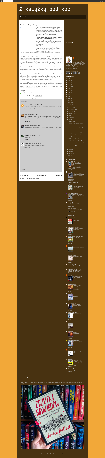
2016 (69, 96)
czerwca (71, 117)
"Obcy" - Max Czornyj (77, 256)
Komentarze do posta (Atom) (32, 178)
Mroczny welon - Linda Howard (76, 123)
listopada (71, 107)
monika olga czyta (72, 246)
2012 (69, 104)
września (71, 111)
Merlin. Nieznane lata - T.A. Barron (76, 129)
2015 (69, 98)
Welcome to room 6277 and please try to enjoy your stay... (75, 270)
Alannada (26, 135)
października (72, 109)
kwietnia (71, 121)
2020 (69, 88)
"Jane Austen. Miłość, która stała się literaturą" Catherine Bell (78, 186)
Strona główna (24, 16)
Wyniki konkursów (77, 313)
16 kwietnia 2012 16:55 (33, 114)
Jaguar (32, 97)
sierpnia (71, 113)
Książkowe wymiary (72, 284)
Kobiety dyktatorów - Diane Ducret (76, 140)
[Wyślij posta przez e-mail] (33, 95)
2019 (69, 90)
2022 (69, 84)
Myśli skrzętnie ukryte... (73, 349)
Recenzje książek (72, 264)
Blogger (64, 453)
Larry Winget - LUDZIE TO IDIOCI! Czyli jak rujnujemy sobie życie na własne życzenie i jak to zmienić (78, 363)
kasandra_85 (27, 104)
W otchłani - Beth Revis (74, 138)
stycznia (71, 153)
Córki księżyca (27, 97)
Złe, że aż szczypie (72, 321)
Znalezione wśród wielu (73, 217)
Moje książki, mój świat (73, 340)
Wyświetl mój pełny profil (71, 68)
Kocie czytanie (71, 161)
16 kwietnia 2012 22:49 (35, 135)
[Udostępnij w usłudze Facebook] (40, 96)
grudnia (71, 105)
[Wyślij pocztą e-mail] (36, 96)
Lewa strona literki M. (73, 193)
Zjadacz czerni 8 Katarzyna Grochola (75, 265)
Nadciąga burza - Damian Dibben (76, 132)
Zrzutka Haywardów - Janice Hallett (30, 380)
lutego (70, 151)
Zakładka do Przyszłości (73, 227)
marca (70, 149)
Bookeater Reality (72, 255)
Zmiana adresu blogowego (78, 247)
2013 (69, 102)
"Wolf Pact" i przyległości (73, 370)
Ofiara (42, 97)
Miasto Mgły (71, 331)
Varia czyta (27, 143)
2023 (69, 82)
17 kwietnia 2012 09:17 (35, 143)
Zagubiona (46, 97)
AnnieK (76, 58)
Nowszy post (24, 175)
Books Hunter (71, 293)
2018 (69, 92)
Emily (25, 114)
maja (70, 119)
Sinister (74, 323)
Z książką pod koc (44, 9)
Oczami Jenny (71, 359)
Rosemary (26, 125)
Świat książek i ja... (72, 208)
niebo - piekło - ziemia (73, 275)
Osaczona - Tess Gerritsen (75, 131)
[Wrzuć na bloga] (37, 96)
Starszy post (58, 175)
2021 (69, 86)
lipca (70, 115)
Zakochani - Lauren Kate (74, 136)
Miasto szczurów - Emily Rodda (76, 125)
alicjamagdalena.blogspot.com (75, 236)
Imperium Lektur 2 (72, 202)
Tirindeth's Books (72, 303)
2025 (69, 78)
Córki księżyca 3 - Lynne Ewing (76, 134)
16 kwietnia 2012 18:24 (35, 125)
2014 (69, 100)
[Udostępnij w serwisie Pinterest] (41, 96)
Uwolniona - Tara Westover (73, 271)
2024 (69, 80)
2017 (69, 94)
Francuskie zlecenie (77, 237)
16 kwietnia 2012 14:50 (36, 104)
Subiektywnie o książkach (74, 172)
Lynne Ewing (37, 97)
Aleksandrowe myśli (72, 312)
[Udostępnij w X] (38, 96)
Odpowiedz (27, 110)
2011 (69, 155)
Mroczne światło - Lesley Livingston (77, 127)
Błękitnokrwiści (71, 368)
